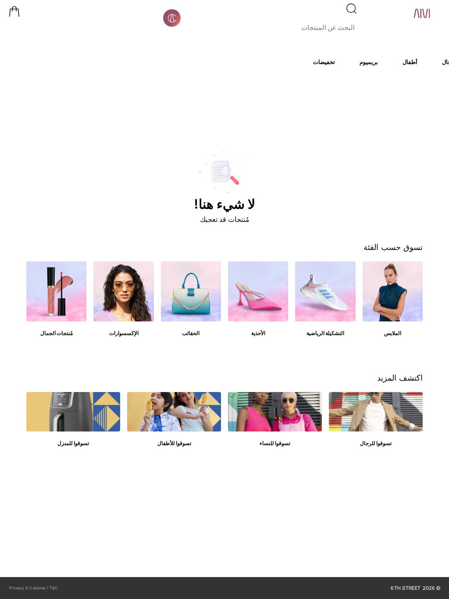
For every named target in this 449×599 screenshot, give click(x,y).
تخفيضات (324, 62)
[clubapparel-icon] (172, 18)
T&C (54, 588)
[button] (14, 11)
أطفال (410, 62)
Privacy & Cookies (27, 588)
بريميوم (369, 62)
